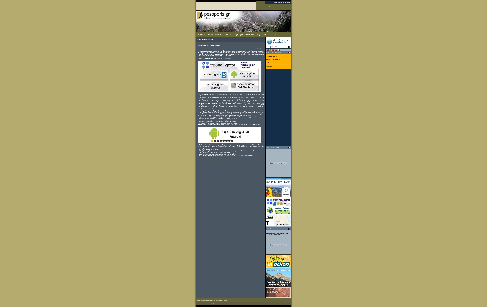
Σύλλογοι (228, 35)
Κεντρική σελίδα (265, 7)
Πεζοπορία (201, 35)
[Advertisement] (278, 108)
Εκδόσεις (274, 35)
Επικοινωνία (282, 7)
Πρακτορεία (239, 35)
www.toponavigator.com (219, 160)
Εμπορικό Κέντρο (261, 35)
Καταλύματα (249, 35)
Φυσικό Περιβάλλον (215, 35)
